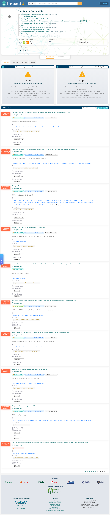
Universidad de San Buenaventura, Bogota (42, 32)
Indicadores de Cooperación (55, 510)
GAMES (23, 25)
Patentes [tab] (15, 62)
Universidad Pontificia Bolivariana (39, 23)
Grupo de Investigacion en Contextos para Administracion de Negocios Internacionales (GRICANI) (54, 21)
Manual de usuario (55, 502)
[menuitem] (50, 57)
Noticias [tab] (32, 62)
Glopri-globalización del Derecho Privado (34, 19)
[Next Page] (98, 471)
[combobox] (57, 3)
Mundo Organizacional (28, 34)
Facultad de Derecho (29, 17)
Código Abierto (55, 504)
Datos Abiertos (55, 505)
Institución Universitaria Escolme (39, 27)
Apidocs (55, 507)
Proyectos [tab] (24, 62)
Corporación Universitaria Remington (40, 36)
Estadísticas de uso (55, 509)
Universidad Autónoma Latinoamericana (39, 14)
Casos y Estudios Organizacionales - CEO (35, 29)
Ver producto (18, 115)
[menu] (55, 57)
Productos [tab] (6, 62)
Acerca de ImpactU (55, 501)
